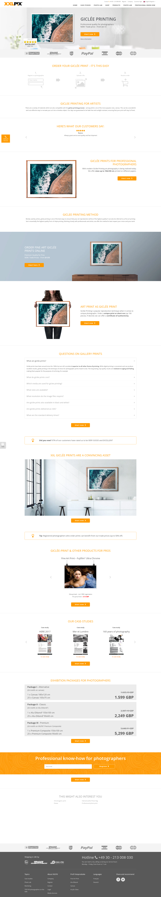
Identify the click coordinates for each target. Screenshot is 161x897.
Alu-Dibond (74, 882)
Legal (49, 889)
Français (96, 879)
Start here (33, 265)
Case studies (29, 879)
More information (85, 39)
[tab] (80, 361)
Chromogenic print (60, 801)
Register (124, 1)
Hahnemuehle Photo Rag (90, 801)
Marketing (28, 886)
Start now (88, 34)
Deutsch (96, 882)
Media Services (52, 893)
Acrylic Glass (74, 889)
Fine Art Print (74, 879)
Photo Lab (28, 882)
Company (130, 1)
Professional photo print (89, 803)
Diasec (56, 803)
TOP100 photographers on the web (34, 890)
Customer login (138, 1)
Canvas (72, 886)
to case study (45, 657)
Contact (106, 1)
